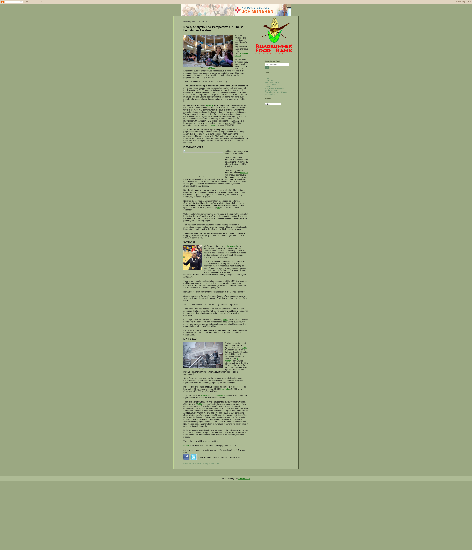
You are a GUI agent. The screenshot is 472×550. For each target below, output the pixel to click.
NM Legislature (271, 94)
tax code (244, 173)
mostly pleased (230, 246)
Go (267, 68)
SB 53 (199, 404)
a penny (209, 105)
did (218, 208)
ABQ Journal (211, 68)
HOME (267, 78)
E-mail (186, 445)
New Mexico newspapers (274, 88)
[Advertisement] (74, 498)
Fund (225, 320)
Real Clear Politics (272, 82)
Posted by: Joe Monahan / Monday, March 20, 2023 (201, 464)
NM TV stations (271, 90)
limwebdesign (244, 479)
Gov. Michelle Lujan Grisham (276, 92)
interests (212, 125)
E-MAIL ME (269, 80)
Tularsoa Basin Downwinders (214, 395)
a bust (244, 348)
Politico (267, 86)
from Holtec (225, 389)
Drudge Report (270, 84)
